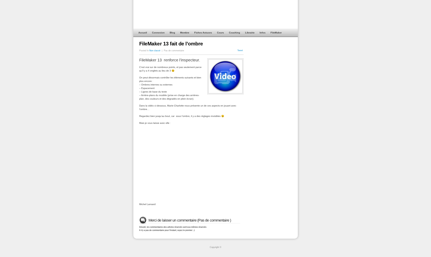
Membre (184, 32)
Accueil (142, 32)
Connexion (158, 32)
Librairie (250, 32)
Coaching (234, 32)
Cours (220, 32)
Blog (172, 32)
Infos (263, 32)
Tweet (240, 50)
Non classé (154, 50)
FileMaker (276, 32)
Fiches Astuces (203, 32)
